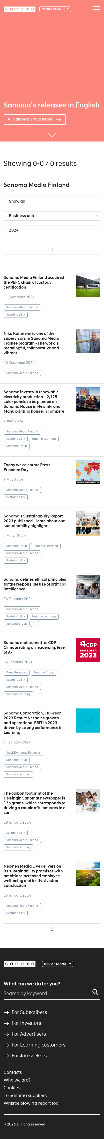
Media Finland (53, 9)
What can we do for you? (32, 984)
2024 (14, 230)
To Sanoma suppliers (25, 1095)
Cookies (12, 1087)
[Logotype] (20, 964)
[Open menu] (95, 9)
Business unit (22, 215)
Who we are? (17, 1080)
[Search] (95, 992)
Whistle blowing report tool (32, 1103)
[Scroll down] (52, 134)
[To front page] (20, 9)
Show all (17, 201)
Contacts (13, 1072)
